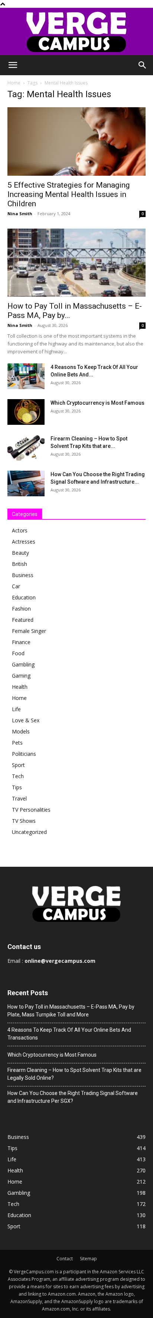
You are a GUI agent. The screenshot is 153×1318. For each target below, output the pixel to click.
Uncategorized (29, 831)
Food (18, 653)
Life (16, 709)
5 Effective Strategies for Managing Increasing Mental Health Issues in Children (68, 194)
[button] (13, 65)
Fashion (21, 608)
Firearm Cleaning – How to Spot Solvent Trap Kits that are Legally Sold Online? (74, 1074)
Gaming (21, 675)
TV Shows (24, 820)
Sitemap (88, 1258)
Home (13, 83)
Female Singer (29, 630)
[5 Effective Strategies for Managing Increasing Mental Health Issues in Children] (76, 141)
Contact (64, 1258)
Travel (19, 798)
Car (16, 586)
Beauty (20, 552)
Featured (22, 619)
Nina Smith (19, 213)
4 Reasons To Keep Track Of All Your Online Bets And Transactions (69, 1034)
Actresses (23, 541)
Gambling (23, 664)
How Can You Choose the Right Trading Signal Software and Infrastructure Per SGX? (72, 1097)
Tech (18, 776)
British (19, 563)
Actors (19, 530)
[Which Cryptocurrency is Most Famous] (26, 412)
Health (19, 686)
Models (21, 731)
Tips (17, 787)
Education (24, 597)
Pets (17, 742)
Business (22, 575)
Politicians (24, 753)
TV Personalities (31, 809)
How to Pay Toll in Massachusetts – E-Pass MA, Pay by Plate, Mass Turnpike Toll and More (70, 1011)
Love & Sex (25, 720)
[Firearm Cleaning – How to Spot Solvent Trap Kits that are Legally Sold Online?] (26, 448)
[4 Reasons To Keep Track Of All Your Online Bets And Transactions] (26, 376)
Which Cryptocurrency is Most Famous (97, 403)
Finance (21, 642)
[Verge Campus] (76, 31)
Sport (18, 764)
